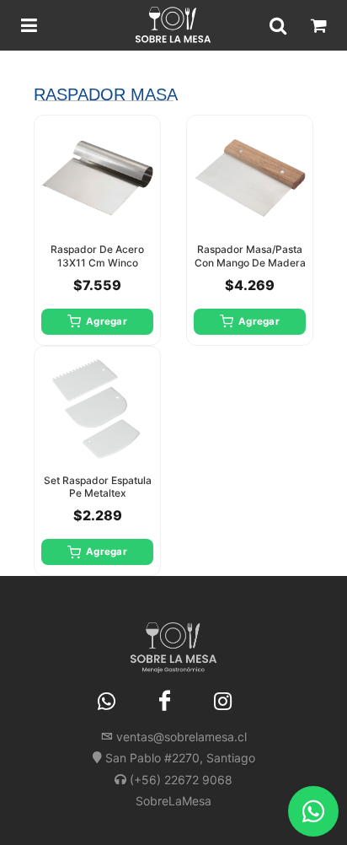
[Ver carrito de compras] (318, 25)
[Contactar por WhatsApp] (313, 811)
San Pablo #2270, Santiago (180, 758)
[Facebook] (165, 701)
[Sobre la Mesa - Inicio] (173, 25)
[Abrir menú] (28, 25)
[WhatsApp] (107, 701)
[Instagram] (223, 701)
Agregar (106, 321)
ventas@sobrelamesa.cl (181, 736)
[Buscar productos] (277, 25)
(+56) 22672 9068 (181, 779)
